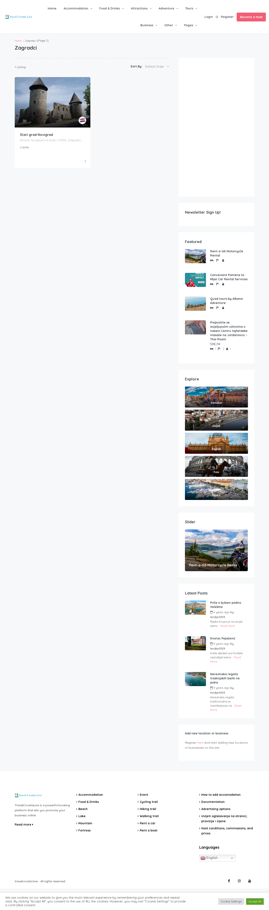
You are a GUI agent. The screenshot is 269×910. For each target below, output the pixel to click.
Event (144, 795)
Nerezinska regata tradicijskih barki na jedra (225, 678)
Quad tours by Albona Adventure (226, 301)
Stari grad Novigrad (36, 135)
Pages (188, 25)
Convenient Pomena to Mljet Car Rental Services (229, 277)
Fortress (84, 830)
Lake (82, 816)
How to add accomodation (221, 795)
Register (227, 17)
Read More (227, 625)
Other (168, 25)
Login (208, 17)
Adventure (166, 8)
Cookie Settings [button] (231, 901)
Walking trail (149, 816)
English (212, 858)
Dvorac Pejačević (222, 638)
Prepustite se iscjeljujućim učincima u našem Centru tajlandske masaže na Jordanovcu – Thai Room (229, 331)
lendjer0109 (217, 617)
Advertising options (215, 809)
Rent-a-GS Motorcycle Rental (226, 253)
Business (146, 25)
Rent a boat (148, 830)
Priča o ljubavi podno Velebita (225, 605)
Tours (189, 8)
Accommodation (76, 8)
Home (52, 8)
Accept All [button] (255, 901)
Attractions (139, 8)
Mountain (85, 823)
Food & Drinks (109, 8)
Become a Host (251, 17)
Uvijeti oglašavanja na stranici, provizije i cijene (224, 818)
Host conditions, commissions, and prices (227, 830)
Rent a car (147, 823)
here (200, 742)
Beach (83, 809)
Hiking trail (148, 809)
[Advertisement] (216, 127)
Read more (23, 824)
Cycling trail (149, 802)
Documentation (213, 802)
